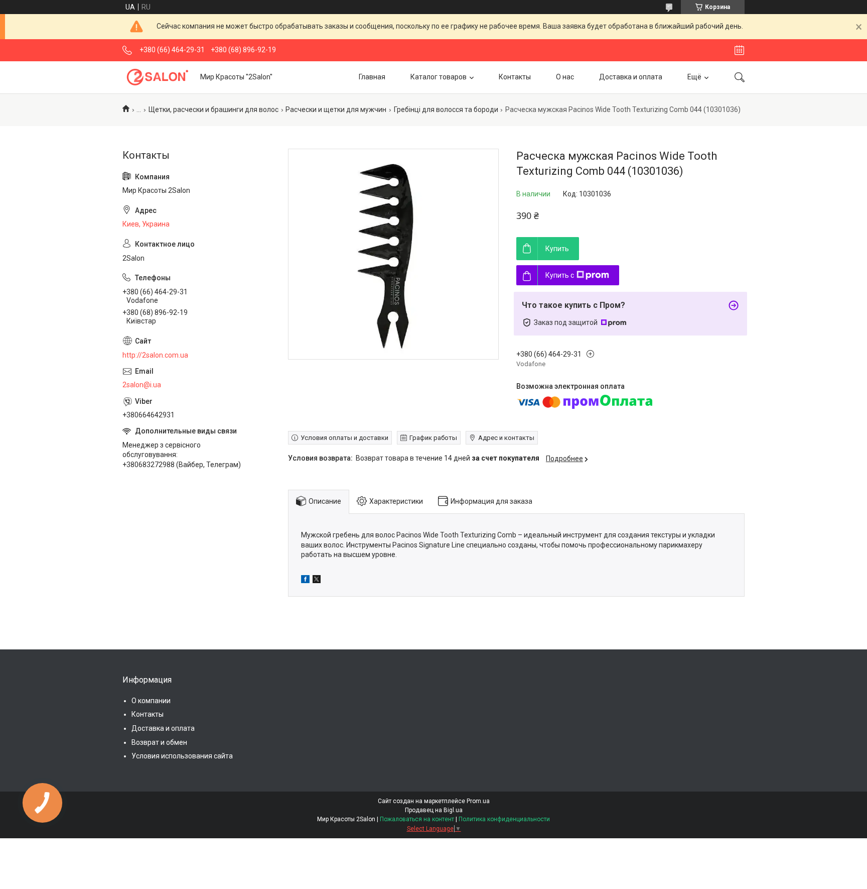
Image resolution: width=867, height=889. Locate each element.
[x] (317, 581)
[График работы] (739, 50)
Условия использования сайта (182, 756)
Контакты (515, 77)
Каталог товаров (438, 77)
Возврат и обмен (159, 742)
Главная (372, 77)
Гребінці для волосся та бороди (446, 109)
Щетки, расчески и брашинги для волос (213, 109)
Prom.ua (478, 801)
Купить (557, 249)
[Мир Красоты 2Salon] (157, 77)
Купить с (559, 275)
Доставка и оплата (630, 77)
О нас (565, 77)
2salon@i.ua (141, 385)
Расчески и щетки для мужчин (335, 109)
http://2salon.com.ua (155, 355)
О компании (151, 701)
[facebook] (305, 581)
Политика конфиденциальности (504, 819)
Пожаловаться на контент (417, 819)
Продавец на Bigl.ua (434, 810)
